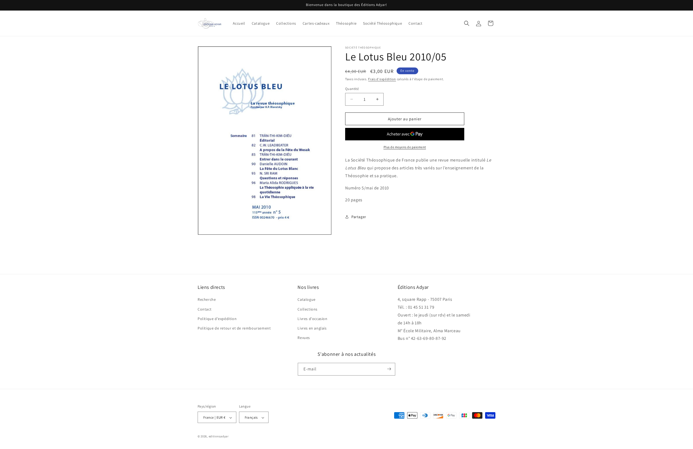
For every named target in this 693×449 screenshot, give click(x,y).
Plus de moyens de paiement (405, 147)
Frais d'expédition (382, 79)
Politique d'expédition (217, 318)
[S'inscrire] (389, 369)
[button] (467, 23)
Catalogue (306, 299)
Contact (204, 309)
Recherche (207, 299)
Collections (308, 309)
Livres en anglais (312, 328)
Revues (304, 337)
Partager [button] (358, 216)
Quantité (352, 88)
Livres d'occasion (312, 318)
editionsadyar (219, 436)
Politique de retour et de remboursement (234, 328)
